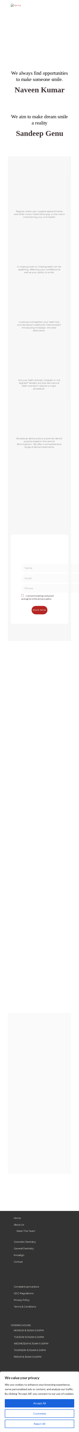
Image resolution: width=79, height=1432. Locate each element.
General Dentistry (24, 1248)
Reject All (39, 1423)
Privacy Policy (22, 1300)
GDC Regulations (24, 1293)
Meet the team (26, 1231)
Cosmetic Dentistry (25, 1241)
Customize (39, 1413)
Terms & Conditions (25, 1306)
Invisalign (19, 1255)
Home (17, 1218)
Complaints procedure (26, 1286)
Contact (18, 1261)
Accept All (39, 1403)
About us (19, 1224)
